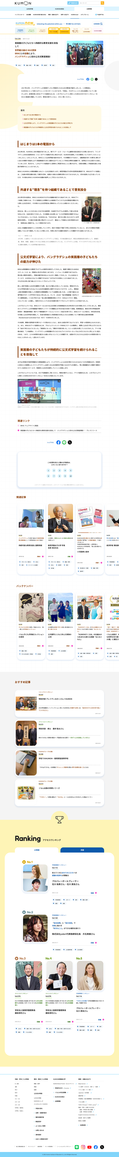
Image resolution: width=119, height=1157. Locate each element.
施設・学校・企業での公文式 (33, 1028)
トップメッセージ (19, 14)
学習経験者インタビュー (20, 30)
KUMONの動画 (98, 31)
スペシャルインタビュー (31, 30)
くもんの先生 (29, 1032)
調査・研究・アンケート (75, 31)
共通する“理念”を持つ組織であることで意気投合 (40, 119)
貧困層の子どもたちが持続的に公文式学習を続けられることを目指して (47, 127)
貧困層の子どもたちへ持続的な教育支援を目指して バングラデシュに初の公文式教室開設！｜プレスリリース (58, 430)
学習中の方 (74, 3)
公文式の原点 (86, 31)
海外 (53, 65)
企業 (96, 653)
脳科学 (81, 571)
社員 (81, 656)
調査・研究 (28, 65)
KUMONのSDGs (65, 31)
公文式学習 (29, 9)
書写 (52, 654)
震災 (110, 565)
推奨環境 (40, 1146)
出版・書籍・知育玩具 (85, 653)
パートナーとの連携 (33, 565)
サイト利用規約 (49, 1146)
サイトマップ (31, 1146)
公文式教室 (63, 651)
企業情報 (89, 9)
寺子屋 (52, 568)
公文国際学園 (69, 949)
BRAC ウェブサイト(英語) (29, 425)
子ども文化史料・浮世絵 (27, 654)
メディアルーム (85, 14)
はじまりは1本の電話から (32, 115)
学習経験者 (112, 562)
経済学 (45, 65)
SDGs (19, 65)
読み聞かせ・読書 (84, 568)
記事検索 (97, 24)
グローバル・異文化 (26, 562)
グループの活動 (53, 31)
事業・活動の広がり (53, 14)
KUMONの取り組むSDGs (39, 14)
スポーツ (68, 899)
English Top (100, 14)
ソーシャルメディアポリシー (64, 1146)
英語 (64, 903)
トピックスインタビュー (42, 30)
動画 (38, 65)
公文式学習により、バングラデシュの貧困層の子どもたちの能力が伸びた (48, 123)
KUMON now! (74, 14)
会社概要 (28, 14)
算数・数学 (85, 899)
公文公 (19, 1028)
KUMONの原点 (59, 9)
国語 (56, 903)
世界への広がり (65, 14)
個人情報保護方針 (20, 1146)
